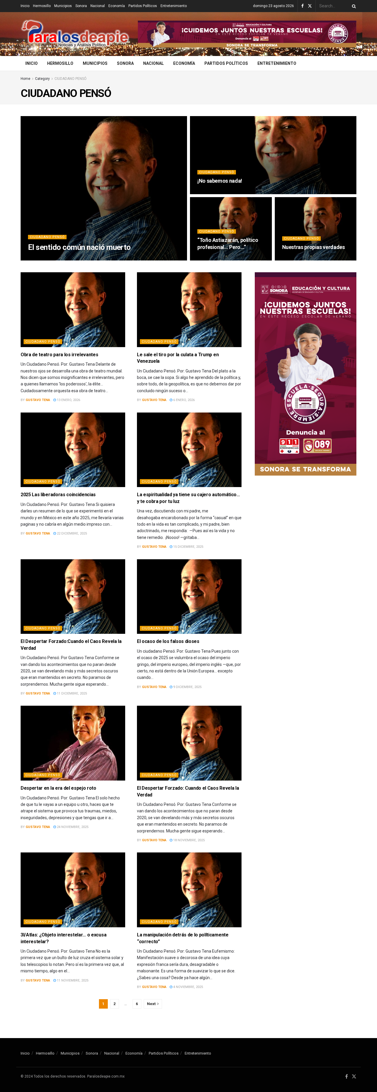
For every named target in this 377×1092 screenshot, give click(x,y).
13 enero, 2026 (68, 400)
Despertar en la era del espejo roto (58, 788)
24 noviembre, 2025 (72, 827)
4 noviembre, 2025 (187, 987)
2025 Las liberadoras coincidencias (58, 494)
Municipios (63, 6)
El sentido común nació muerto (79, 247)
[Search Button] (353, 6)
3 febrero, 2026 (76, 258)
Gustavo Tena (45, 258)
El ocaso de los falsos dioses (168, 641)
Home (25, 79)
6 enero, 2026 (183, 400)
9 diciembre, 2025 (186, 687)
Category (42, 79)
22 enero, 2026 (212, 258)
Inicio (25, 6)
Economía (116, 6)
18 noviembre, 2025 (188, 840)
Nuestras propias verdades (313, 247)
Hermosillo (42, 6)
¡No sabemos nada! (219, 181)
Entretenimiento (174, 6)
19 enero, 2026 (297, 258)
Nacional (97, 6)
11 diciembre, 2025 (71, 693)
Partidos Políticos (142, 6)
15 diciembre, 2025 (187, 547)
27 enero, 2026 (212, 192)
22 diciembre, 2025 (71, 533)
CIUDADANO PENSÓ (70, 79)
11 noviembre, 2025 (72, 980)
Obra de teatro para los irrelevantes (59, 354)
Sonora (81, 6)
